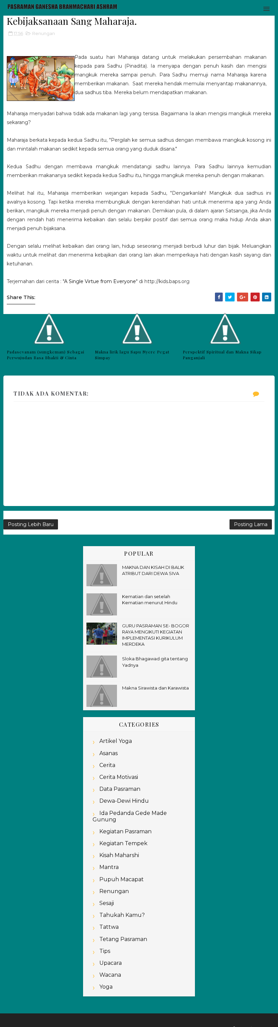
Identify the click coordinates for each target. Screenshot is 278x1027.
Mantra (109, 867)
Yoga (106, 987)
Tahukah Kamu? (122, 915)
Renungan (43, 33)
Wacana (110, 975)
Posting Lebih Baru (31, 524)
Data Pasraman (119, 789)
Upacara (110, 963)
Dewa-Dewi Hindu (124, 801)
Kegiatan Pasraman (125, 831)
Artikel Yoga (115, 741)
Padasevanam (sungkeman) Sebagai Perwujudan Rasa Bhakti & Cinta (45, 354)
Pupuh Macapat (121, 879)
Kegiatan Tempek (123, 843)
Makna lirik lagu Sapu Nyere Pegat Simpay (132, 354)
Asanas (108, 753)
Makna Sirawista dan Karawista (155, 688)
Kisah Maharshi (119, 855)
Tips (104, 951)
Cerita (107, 765)
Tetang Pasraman (123, 939)
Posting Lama (250, 524)
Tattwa (109, 927)
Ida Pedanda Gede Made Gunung (130, 816)
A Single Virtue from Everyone (100, 281)
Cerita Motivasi (118, 777)
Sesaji (106, 903)
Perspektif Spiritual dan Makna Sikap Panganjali (222, 354)
